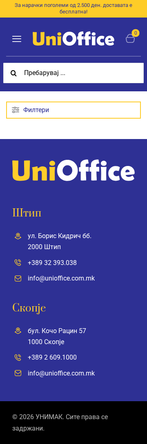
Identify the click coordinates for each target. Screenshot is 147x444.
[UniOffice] (73, 34)
